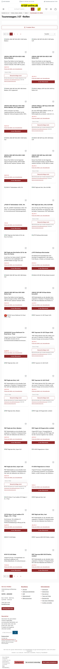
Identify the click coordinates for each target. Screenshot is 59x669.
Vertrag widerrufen (8, 608)
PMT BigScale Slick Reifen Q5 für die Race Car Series (15, 253)
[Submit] (15, 632)
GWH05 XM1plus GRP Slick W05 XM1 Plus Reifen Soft (43, 106)
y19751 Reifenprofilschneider (40, 252)
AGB (24, 594)
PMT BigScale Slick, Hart (39, 514)
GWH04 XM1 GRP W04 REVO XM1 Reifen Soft (42, 57)
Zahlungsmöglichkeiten (28, 591)
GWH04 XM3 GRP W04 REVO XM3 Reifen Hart (14, 156)
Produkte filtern (30, 27)
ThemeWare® (44, 652)
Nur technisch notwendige (33, 662)
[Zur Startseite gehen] (29, 5)
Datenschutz (45, 591)
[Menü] (3, 9)
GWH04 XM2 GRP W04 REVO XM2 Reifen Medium (14, 57)
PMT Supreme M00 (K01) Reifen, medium (42, 555)
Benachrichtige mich (16, 75)
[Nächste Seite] (17, 34)
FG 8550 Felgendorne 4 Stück (41, 466)
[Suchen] (32, 9)
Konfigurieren (19, 662)
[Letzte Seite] (20, 34)
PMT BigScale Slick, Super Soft (13, 466)
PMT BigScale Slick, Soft (11, 380)
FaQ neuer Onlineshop (48, 600)
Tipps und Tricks (46, 596)
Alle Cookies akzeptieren (50, 662)
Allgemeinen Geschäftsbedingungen (12, 79)
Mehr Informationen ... (6, 666)
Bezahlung (24, 586)
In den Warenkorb (43, 81)
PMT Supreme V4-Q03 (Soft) (40, 380)
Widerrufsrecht (26, 596)
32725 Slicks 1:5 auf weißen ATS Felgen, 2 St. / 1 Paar (14, 515)
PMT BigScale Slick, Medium (12, 428)
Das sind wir (45, 594)
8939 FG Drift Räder (10, 554)
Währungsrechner (27, 598)
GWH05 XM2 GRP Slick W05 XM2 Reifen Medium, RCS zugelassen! (14, 106)
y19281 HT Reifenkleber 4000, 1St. (14, 204)
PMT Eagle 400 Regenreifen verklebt (43, 428)
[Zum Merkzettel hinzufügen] (25, 52)
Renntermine (45, 598)
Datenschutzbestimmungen (10, 81)
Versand (25, 589)
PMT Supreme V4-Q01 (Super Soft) (42, 332)
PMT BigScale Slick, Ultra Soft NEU (42, 204)
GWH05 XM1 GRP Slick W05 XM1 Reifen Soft (42, 156)
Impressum (45, 589)
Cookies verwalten (47, 602)
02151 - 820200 (7, 594)
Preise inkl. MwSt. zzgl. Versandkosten (13, 69)
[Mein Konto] (51, 9)
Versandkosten (28, 649)
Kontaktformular (6, 604)
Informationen (45, 586)
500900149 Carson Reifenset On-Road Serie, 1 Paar (14, 333)
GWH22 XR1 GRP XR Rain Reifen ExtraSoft (41, 293)
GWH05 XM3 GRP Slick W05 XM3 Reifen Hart (14, 293)
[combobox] (19, 9)
